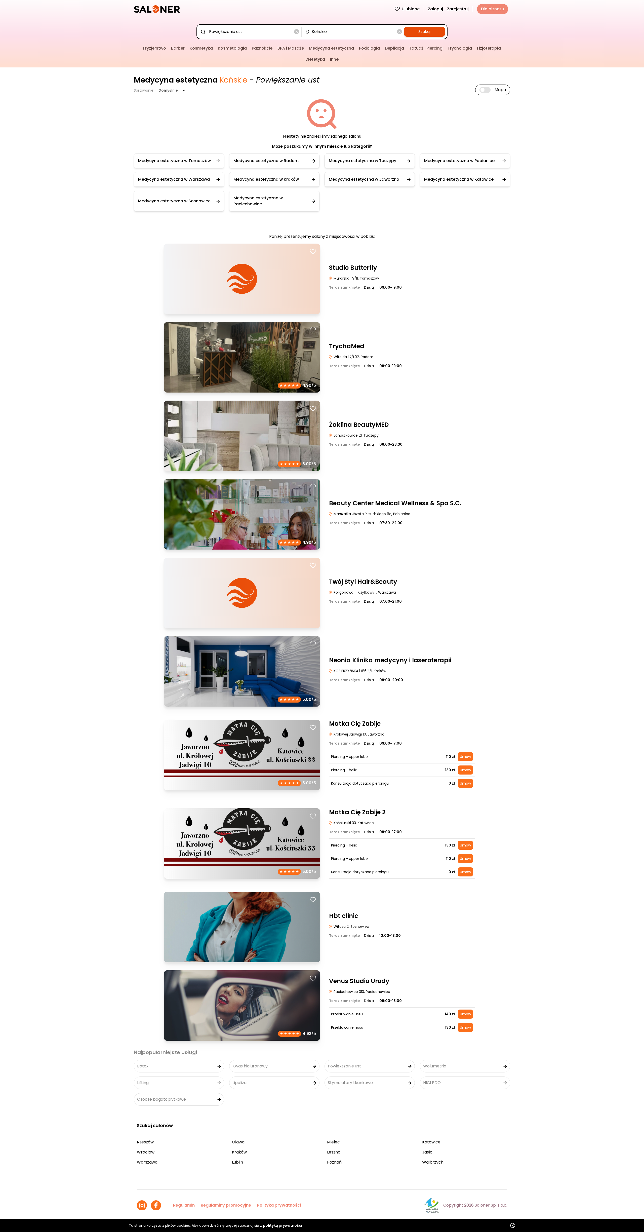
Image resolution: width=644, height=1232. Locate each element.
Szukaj (424, 31)
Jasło (427, 1152)
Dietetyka (315, 59)
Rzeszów (145, 1142)
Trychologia (460, 48)
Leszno (333, 1152)
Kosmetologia (232, 48)
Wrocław (145, 1152)
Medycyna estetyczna (331, 48)
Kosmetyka (201, 48)
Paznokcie (262, 48)
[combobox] (250, 32)
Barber (178, 48)
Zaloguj (435, 9)
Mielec (333, 1142)
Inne (334, 59)
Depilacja (394, 48)
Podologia (369, 48)
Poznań (334, 1162)
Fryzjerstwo (154, 48)
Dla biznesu (492, 9)
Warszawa (147, 1162)
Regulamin (184, 1205)
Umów (465, 756)
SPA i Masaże (290, 48)
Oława (238, 1142)
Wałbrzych (433, 1162)
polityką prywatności (282, 1225)
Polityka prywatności (279, 1205)
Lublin (237, 1162)
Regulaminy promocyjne (226, 1205)
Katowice (431, 1142)
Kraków (239, 1152)
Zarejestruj (458, 9)
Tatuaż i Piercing (425, 48)
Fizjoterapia (489, 48)
